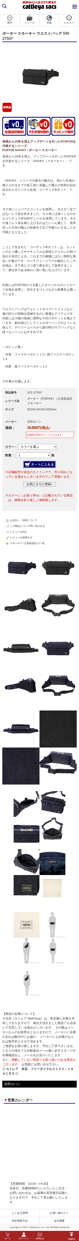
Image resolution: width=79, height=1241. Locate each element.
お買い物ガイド (59, 1213)
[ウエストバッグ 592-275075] (39, 748)
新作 (9, 23)
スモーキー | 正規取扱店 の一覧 (27, 543)
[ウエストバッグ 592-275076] (39, 817)
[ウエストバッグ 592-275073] (39, 586)
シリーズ (29, 23)
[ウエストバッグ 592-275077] (39, 875)
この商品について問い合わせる (27, 526)
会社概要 (59, 1221)
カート (7, 1238)
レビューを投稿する (21, 537)
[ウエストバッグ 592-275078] (39, 938)
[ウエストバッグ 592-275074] (39, 667)
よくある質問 (20, 1213)
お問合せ (40, 1238)
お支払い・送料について (23, 520)
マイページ (24, 1238)
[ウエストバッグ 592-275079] (39, 983)
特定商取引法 (20, 1221)
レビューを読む (18, 532)
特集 (49, 23)
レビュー (69, 23)
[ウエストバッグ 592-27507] (39, 77)
